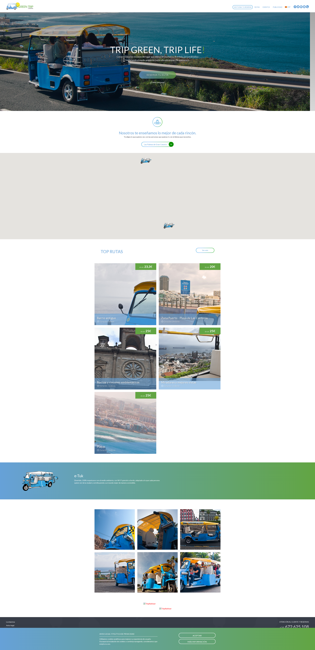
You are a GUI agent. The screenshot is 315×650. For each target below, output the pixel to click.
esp (289, 7)
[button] (146, 161)
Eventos (266, 7)
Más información (197, 642)
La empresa (10, 622)
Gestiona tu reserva (243, 7)
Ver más (205, 250)
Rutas (257, 7)
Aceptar (197, 635)
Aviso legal (10, 625)
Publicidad (277, 7)
